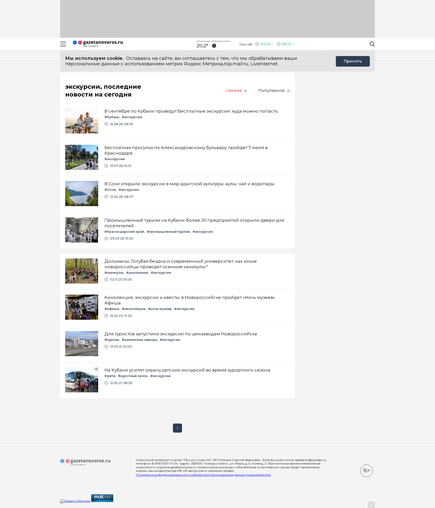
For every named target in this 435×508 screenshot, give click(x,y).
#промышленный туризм (168, 232)
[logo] (85, 462)
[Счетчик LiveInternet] (125, 501)
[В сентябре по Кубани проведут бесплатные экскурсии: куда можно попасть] (177, 121)
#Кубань (111, 117)
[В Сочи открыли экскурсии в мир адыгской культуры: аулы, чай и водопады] (177, 194)
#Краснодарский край (124, 232)
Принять (353, 61)
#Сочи (110, 190)
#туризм (111, 340)
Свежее (234, 90)
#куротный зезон (133, 376)
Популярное (271, 90)
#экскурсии (132, 117)
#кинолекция (133, 309)
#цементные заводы (139, 340)
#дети (109, 376)
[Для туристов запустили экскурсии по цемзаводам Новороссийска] (177, 344)
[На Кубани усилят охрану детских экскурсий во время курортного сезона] (177, 380)
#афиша (111, 309)
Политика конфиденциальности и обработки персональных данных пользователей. (203, 475)
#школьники (137, 272)
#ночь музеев (159, 309)
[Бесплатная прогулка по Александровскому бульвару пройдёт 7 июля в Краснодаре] (177, 158)
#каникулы (113, 272)
